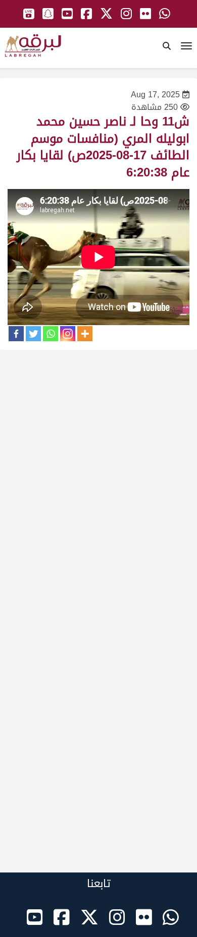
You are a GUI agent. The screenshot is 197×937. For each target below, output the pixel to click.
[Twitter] (33, 333)
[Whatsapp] (50, 333)
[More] (84, 333)
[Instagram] (67, 333)
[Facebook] (16, 333)
